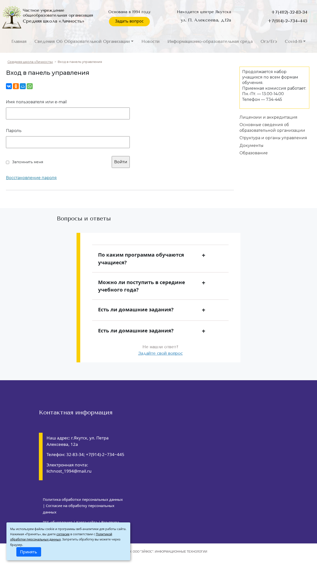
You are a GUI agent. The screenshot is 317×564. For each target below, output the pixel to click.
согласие (63, 534)
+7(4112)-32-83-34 (289, 12)
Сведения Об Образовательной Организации (82, 41)
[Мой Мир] (23, 86)
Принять (28, 552)
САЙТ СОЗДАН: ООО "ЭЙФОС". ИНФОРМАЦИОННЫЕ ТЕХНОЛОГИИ (158, 551)
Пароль (14, 130)
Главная (18, 41)
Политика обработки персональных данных (83, 499)
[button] (160, 258)
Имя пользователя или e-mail (36, 102)
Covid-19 (293, 41)
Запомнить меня (27, 162)
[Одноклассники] (16, 86)
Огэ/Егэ (269, 41)
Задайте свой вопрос (160, 353)
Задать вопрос (129, 21)
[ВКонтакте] (9, 86)
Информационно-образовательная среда (210, 41)
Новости (150, 41)
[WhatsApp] (30, 86)
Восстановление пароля (31, 178)
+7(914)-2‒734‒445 (287, 21)
